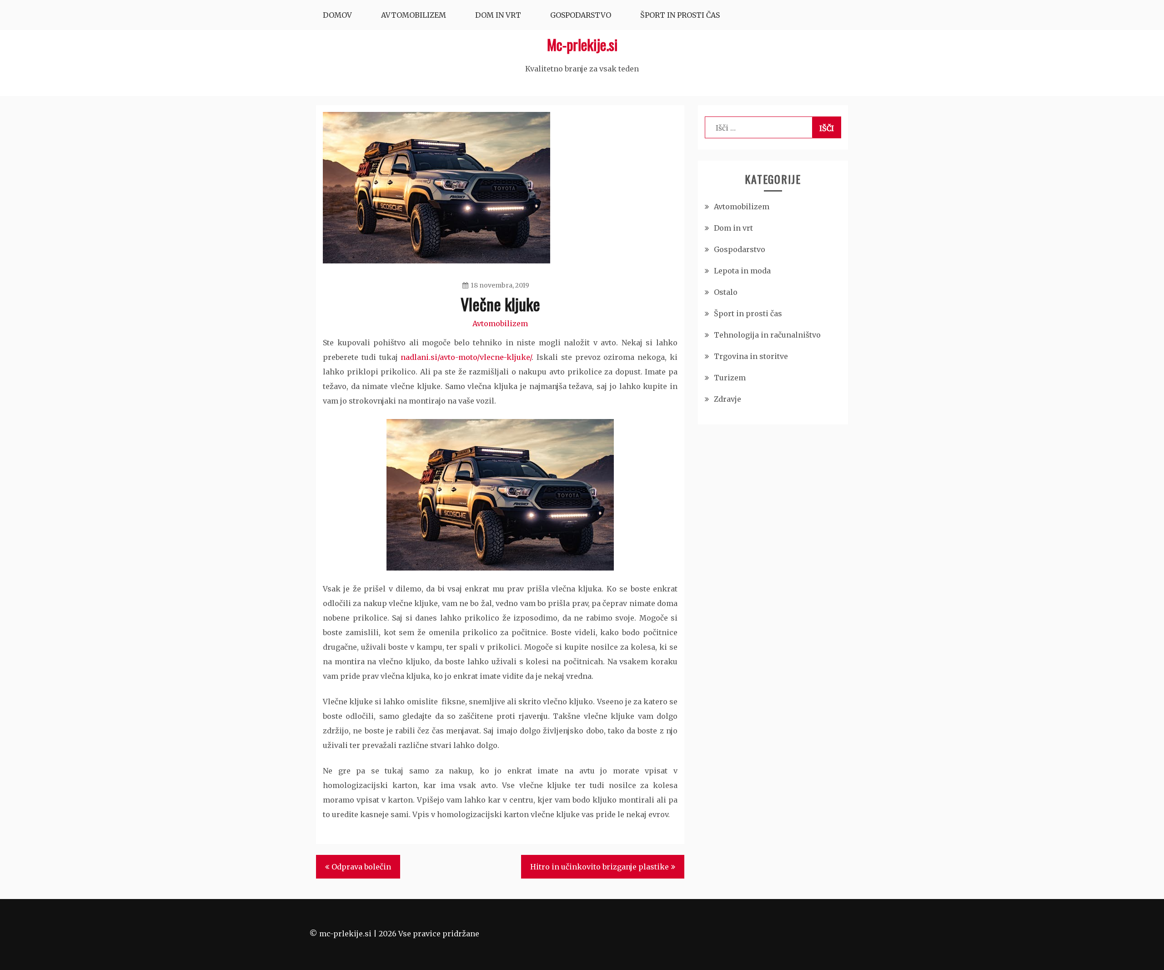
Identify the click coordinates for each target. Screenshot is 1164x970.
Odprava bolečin (361, 866)
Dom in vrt (498, 15)
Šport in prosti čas (680, 15)
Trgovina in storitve (751, 356)
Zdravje (727, 399)
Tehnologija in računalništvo (767, 334)
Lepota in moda (742, 270)
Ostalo (726, 292)
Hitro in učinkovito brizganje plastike (599, 866)
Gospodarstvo (580, 15)
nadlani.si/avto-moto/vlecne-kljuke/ (466, 357)
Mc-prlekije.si (582, 44)
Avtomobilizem (413, 15)
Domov (337, 15)
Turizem (730, 377)
